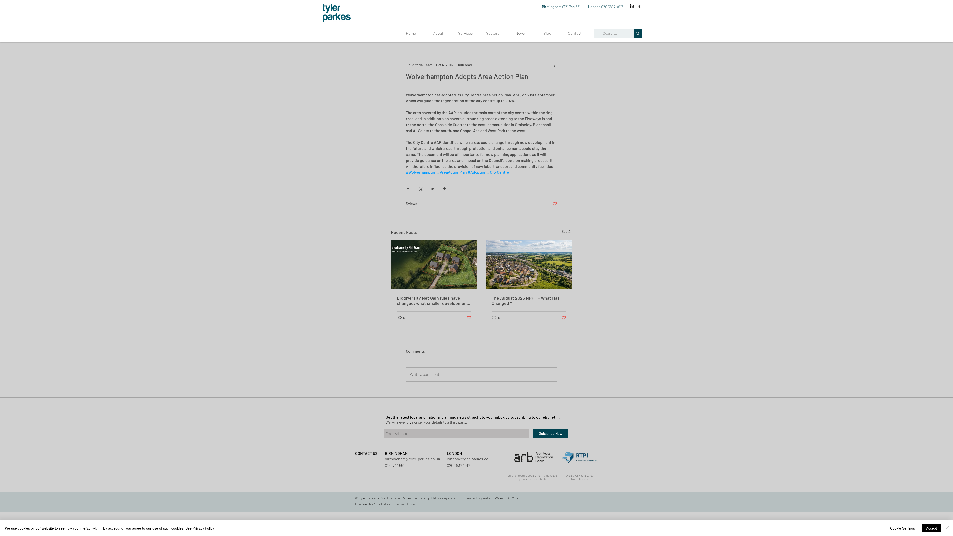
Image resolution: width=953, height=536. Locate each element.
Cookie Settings (902, 528)
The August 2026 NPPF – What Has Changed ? (526, 300)
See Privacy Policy (199, 528)
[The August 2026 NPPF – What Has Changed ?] (529, 264)
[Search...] (638, 33)
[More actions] (554, 65)
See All (567, 231)
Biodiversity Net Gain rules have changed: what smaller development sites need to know (432, 300)
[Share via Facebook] (408, 188)
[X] (639, 6)
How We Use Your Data (371, 504)
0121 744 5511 (572, 6)
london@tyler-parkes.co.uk (470, 458)
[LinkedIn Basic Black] (632, 6)
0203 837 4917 (458, 465)
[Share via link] (444, 188)
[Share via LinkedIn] (432, 188)
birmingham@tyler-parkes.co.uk (412, 458)
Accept (931, 528)
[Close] (947, 528)
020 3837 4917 (612, 6)
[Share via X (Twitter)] (420, 188)
